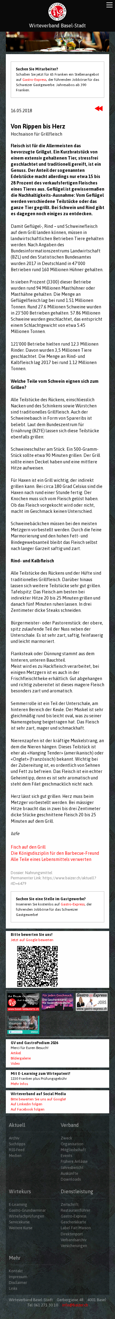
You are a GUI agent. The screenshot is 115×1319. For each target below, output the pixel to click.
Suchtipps (17, 1144)
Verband (70, 1125)
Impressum (18, 1276)
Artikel (16, 1053)
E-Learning (18, 1204)
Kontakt (16, 1271)
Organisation (72, 1144)
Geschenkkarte (73, 1222)
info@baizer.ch (75, 1305)
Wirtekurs (20, 1191)
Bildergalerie (21, 1058)
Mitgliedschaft (73, 1149)
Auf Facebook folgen (27, 1109)
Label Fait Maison (76, 1228)
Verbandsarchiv (73, 1240)
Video (15, 1063)
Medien (15, 1155)
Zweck (66, 1138)
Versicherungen (74, 1245)
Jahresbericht (72, 1167)
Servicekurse (19, 1222)
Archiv (14, 1138)
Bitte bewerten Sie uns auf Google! (38, 1099)
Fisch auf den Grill (28, 847)
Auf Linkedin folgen (26, 1104)
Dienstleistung (77, 1191)
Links (13, 1288)
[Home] (57, 11)
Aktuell (17, 1125)
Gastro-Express (34, 79)
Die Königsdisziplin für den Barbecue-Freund (55, 853)
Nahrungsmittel (38, 872)
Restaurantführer (75, 1210)
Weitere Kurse (21, 1228)
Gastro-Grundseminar (27, 1210)
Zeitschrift (70, 1204)
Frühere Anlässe (74, 1161)
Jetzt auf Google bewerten (32, 940)
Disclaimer (18, 1282)
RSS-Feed (17, 1149)
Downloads (71, 1179)
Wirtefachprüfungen (26, 1216)
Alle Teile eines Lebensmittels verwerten (51, 859)
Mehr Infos (19, 1084)
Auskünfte (69, 1173)
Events (66, 1155)
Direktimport (72, 1234)
